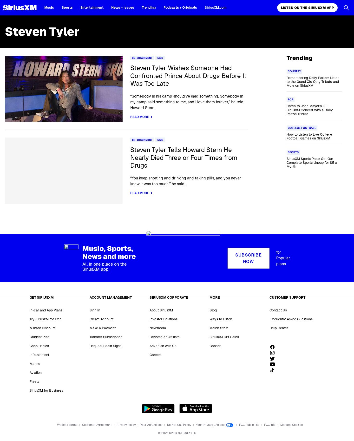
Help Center (278, 328)
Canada (216, 346)
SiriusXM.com (215, 7)
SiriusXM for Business (46, 390)
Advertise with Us (163, 346)
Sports (67, 7)
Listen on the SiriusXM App (307, 8)
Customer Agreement (97, 425)
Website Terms (67, 425)
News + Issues (122, 7)
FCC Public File (249, 425)
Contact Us (278, 310)
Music (49, 7)
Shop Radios (39, 346)
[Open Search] (346, 8)
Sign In (95, 310)
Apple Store (195, 408)
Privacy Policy (126, 425)
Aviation (36, 372)
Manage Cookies (291, 425)
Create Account (101, 319)
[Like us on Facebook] (274, 347)
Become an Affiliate (165, 337)
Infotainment (39, 355)
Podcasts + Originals (180, 7)
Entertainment (92, 7)
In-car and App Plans (46, 310)
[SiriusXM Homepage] (20, 7)
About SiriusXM (161, 310)
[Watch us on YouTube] (274, 364)
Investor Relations (163, 319)
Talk (160, 57)
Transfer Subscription (106, 337)
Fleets (34, 381)
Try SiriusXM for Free (46, 319)
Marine (35, 364)
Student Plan (40, 337)
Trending (149, 7)
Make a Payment (103, 328)
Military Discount (42, 328)
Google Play (158, 408)
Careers (155, 355)
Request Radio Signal (106, 346)
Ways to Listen (221, 319)
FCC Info (270, 425)
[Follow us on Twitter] (274, 359)
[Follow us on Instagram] (274, 353)
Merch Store (219, 328)
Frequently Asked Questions (291, 319)
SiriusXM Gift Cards (224, 337)
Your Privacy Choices (210, 425)
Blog (213, 310)
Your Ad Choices (151, 425)
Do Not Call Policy (179, 425)
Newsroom (158, 328)
